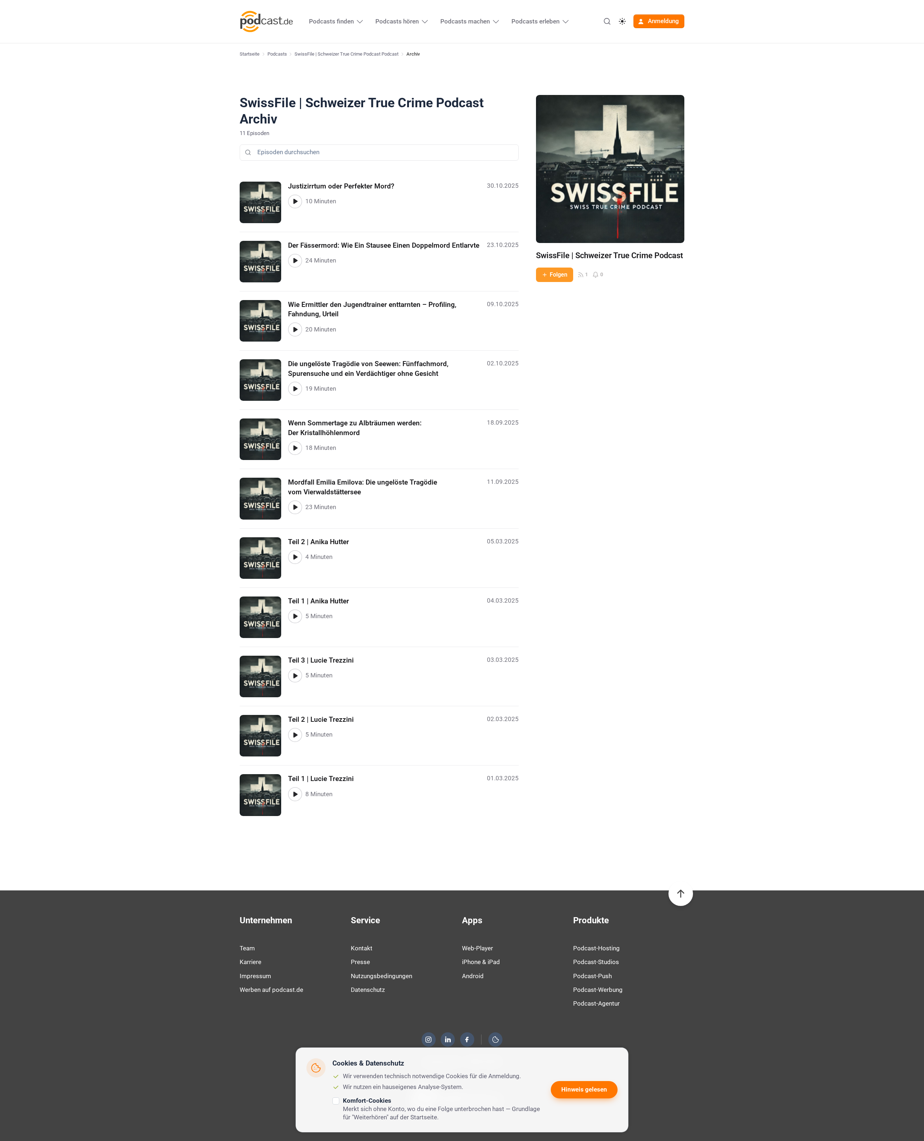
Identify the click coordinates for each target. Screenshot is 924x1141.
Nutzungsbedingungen (381, 976)
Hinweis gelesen (584, 1089)
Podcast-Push (592, 976)
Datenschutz (368, 989)
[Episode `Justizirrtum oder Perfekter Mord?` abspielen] (295, 201)
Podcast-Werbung (598, 989)
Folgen (558, 274)
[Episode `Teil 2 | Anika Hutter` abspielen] (295, 557)
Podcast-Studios (596, 962)
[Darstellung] (622, 21)
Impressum (255, 976)
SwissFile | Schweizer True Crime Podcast (609, 255)
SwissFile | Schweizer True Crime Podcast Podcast (346, 54)
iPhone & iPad (481, 962)
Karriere (250, 962)
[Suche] (607, 21)
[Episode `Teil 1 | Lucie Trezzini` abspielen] (295, 794)
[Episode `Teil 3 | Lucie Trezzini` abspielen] (295, 675)
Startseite (250, 54)
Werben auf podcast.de (271, 989)
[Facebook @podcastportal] (467, 1039)
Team (247, 948)
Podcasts (277, 54)
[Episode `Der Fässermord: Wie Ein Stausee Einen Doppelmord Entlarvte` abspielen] (295, 261)
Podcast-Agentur (596, 1003)
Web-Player (477, 948)
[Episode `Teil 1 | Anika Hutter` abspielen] (295, 616)
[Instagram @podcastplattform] (428, 1039)
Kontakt (361, 948)
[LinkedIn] (448, 1039)
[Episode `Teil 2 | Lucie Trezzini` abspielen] (295, 735)
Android (473, 976)
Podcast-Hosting (596, 948)
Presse (360, 962)
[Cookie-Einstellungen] (495, 1039)
